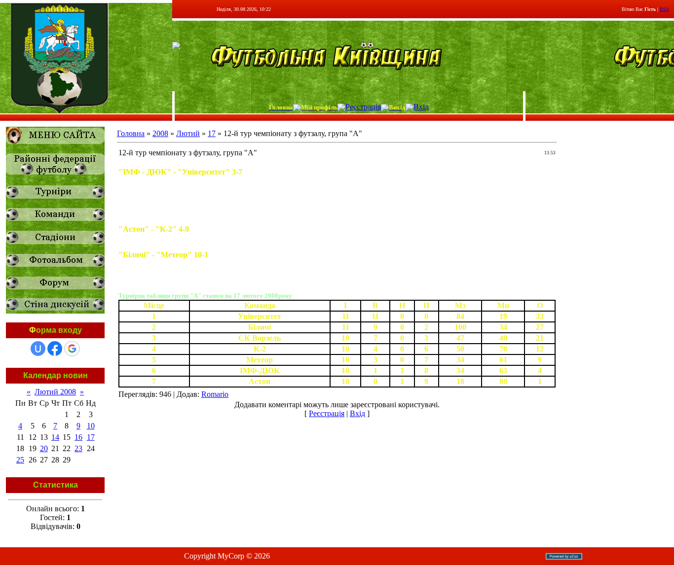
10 (91, 426)
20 (44, 448)
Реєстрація (363, 107)
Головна (131, 133)
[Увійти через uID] (38, 348)
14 (55, 437)
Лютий (188, 133)
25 (20, 460)
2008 (160, 133)
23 (78, 448)
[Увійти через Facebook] (54, 348)
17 (91, 437)
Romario (214, 394)
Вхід (421, 107)
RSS (664, 9)
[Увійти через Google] (72, 348)
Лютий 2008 (55, 392)
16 (78, 437)
